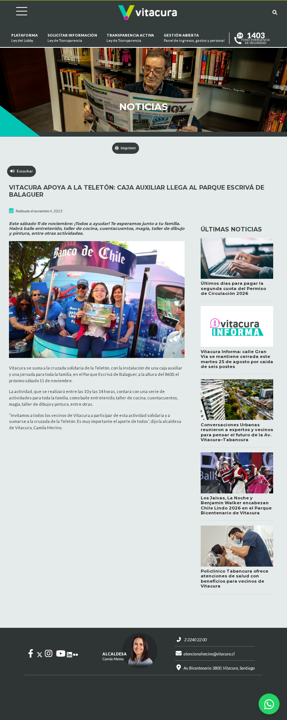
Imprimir (128, 148)
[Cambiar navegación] (16, 12)
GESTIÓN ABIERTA (194, 38)
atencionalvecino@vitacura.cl (209, 653)
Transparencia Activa (130, 38)
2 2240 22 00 (195, 639)
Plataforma (24, 38)
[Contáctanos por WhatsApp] (269, 703)
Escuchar (24, 171)
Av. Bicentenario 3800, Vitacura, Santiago (219, 668)
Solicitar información (72, 38)
